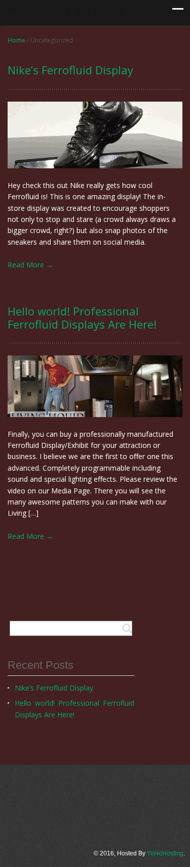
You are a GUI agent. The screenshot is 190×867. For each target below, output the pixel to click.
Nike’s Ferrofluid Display (54, 688)
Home (16, 40)
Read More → (30, 264)
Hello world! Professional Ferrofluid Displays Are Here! (74, 708)
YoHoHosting (165, 853)
